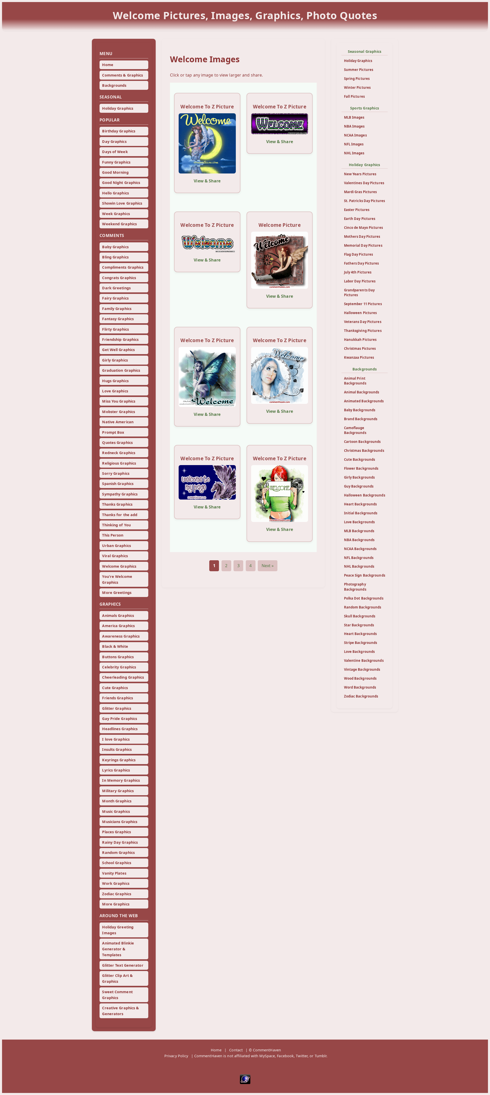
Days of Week (115, 151)
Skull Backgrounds (359, 616)
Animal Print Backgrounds (355, 380)
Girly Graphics (115, 360)
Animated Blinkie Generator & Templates (118, 949)
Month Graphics (116, 801)
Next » (268, 565)
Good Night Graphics (121, 182)
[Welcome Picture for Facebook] (279, 260)
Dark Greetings (116, 287)
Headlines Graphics (120, 728)
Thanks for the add (119, 514)
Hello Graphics (115, 193)
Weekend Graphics (119, 223)
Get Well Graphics (118, 349)
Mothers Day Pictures (362, 236)
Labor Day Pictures (360, 281)
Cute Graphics (115, 687)
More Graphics (115, 904)
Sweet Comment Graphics (117, 994)
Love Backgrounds (359, 522)
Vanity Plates (114, 873)
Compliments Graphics (122, 267)
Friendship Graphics (120, 339)
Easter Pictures (357, 209)
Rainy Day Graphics (120, 842)
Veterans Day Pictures (362, 321)
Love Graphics (115, 391)
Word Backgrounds (360, 687)
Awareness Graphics (121, 636)
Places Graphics (116, 831)
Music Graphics (116, 811)
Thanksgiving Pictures (363, 330)
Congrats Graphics (119, 277)
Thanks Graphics (117, 504)
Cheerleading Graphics (123, 677)
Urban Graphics (116, 545)
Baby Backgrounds (359, 410)
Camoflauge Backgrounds (355, 430)
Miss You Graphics (118, 401)
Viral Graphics (115, 555)
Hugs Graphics (115, 380)
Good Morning (115, 172)
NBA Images (354, 126)
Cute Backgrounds (359, 459)
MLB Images (354, 117)
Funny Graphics (116, 162)
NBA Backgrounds (359, 540)
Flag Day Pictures (358, 254)
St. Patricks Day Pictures (364, 200)
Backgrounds (114, 85)
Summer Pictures (358, 69)
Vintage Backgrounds (362, 669)
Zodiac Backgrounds (361, 696)
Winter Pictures (357, 87)
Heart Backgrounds (360, 504)
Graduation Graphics (121, 370)
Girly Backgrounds (359, 477)
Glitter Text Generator (122, 965)
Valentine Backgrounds (364, 660)
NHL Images (354, 153)
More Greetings (116, 592)
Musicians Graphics (119, 821)
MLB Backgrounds (359, 531)
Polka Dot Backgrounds (363, 598)
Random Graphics (118, 852)
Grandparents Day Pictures (359, 292)
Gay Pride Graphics (119, 718)
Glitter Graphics (116, 708)
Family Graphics (116, 308)
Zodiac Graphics (116, 893)
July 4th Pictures (358, 272)
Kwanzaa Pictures (359, 357)
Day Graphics (114, 141)
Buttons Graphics (118, 656)
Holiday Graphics (117, 108)
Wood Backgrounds (360, 678)
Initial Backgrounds (360, 513)
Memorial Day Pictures (363, 245)
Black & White (115, 646)
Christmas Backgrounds (364, 450)
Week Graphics (116, 213)
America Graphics (118, 625)
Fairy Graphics (115, 298)
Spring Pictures (357, 78)
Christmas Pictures (360, 348)
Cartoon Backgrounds (362, 441)
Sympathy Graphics (120, 494)
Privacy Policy (176, 1055)
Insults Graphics (117, 749)
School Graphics (116, 862)
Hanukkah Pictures (360, 339)
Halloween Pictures (360, 312)
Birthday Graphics (118, 131)
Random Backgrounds (362, 607)
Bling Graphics (115, 257)
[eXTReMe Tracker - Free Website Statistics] (245, 1082)
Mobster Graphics (118, 411)
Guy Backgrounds (359, 486)
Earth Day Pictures (359, 218)
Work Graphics (115, 883)
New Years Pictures (360, 174)
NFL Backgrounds (359, 557)
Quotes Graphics (117, 442)
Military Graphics (118, 790)
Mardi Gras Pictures (360, 192)
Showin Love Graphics (122, 203)
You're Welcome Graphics (117, 579)
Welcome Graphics (119, 566)
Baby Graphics (115, 246)
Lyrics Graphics (116, 770)
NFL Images (354, 144)
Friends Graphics (117, 697)
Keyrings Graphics (119, 759)
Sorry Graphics (115, 473)
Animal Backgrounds (361, 392)
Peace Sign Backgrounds (364, 575)
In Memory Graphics (121, 780)
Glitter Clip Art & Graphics (117, 978)
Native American (117, 421)
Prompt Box (113, 432)
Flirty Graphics (115, 329)
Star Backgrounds (359, 625)
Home (107, 64)
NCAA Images (355, 135)
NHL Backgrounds (359, 566)
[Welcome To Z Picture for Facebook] (207, 143)
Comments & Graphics (122, 75)
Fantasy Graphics (118, 318)
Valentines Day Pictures (364, 183)
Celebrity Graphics (119, 667)
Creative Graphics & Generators (120, 1010)
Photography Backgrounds (355, 586)
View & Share (207, 181)
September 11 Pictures (363, 304)
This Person (112, 535)
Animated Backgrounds (364, 401)
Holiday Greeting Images (117, 930)
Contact (236, 1050)
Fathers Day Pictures (361, 263)
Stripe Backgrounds (360, 642)
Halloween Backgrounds (364, 495)
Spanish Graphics (117, 483)
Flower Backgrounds (361, 468)
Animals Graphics (118, 615)
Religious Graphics (119, 463)
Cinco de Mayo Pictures (363, 227)
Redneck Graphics (118, 452)
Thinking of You (116, 524)
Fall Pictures (354, 96)
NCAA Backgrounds (360, 548)
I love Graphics (116, 739)
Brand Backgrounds (360, 419)
